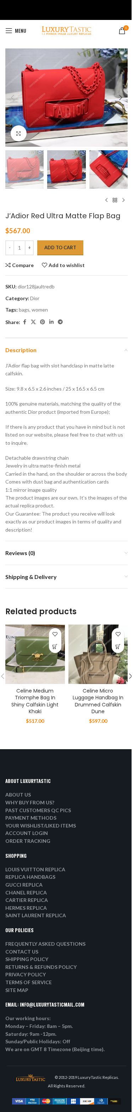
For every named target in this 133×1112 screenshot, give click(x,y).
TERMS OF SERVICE (28, 982)
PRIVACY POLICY (25, 974)
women (40, 310)
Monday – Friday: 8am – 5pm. (39, 1026)
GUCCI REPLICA (24, 885)
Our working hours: (28, 1018)
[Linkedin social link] (51, 322)
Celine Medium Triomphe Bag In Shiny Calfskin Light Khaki (35, 701)
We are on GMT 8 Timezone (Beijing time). (55, 1049)
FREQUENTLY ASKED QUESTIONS (45, 944)
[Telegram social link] (60, 322)
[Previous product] (106, 200)
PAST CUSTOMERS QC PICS (38, 810)
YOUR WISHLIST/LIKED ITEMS (40, 826)
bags (24, 310)
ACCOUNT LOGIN (26, 833)
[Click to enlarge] (19, 133)
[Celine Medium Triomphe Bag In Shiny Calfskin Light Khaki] (35, 654)
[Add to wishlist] (55, 634)
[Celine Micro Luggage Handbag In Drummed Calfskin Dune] (98, 654)
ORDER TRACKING (27, 841)
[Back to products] (115, 200)
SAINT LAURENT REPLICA (35, 915)
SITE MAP (16, 990)
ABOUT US (18, 795)
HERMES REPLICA (26, 908)
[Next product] (123, 200)
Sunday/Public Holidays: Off (37, 1041)
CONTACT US (21, 952)
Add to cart (60, 247)
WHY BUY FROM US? (29, 802)
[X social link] (33, 322)
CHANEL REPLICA (26, 892)
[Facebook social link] (24, 322)
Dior (34, 298)
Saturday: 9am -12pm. (30, 1034)
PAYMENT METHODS (30, 818)
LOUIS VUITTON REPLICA (35, 869)
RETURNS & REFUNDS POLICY (41, 967)
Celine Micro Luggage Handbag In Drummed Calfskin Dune (98, 701)
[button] (12, 97)
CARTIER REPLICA (26, 900)
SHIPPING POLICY (26, 959)
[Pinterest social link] (42, 322)
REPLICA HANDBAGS (30, 877)
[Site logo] (67, 30)
